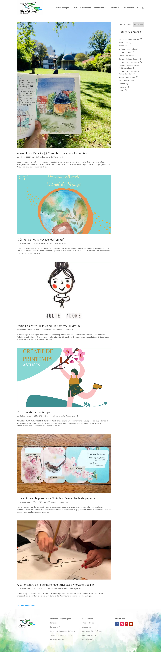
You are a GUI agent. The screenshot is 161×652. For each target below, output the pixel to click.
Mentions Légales (57, 639)
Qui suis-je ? (55, 627)
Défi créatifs (49, 243)
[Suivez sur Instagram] (122, 624)
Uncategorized (60, 157)
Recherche (138, 24)
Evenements (47, 157)
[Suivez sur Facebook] (117, 624)
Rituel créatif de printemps (33, 412)
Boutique (113, 8)
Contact (53, 623)
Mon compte (128, 8)
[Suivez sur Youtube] (131, 624)
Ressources (99, 8)
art (32, 157)
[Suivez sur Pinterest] (126, 624)
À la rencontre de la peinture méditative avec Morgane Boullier (55, 584)
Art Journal (86, 627)
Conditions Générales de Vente (62, 631)
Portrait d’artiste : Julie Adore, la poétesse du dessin (48, 326)
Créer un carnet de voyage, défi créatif (40, 239)
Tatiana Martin (26, 243)
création (38, 157)
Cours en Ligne (62, 8)
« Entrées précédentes (26, 605)
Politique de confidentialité (61, 635)
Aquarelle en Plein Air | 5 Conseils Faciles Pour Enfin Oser (52, 153)
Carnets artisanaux (82, 8)
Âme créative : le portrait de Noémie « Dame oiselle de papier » (56, 498)
